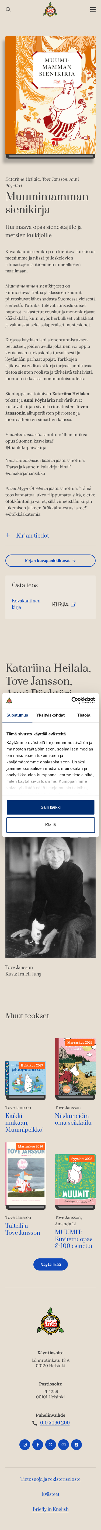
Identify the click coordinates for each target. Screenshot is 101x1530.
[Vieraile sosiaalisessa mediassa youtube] (63, 1444)
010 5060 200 (55, 1423)
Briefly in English (51, 1510)
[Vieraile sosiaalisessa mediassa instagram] (24, 1444)
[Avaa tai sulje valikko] (93, 9)
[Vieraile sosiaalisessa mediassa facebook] (37, 1444)
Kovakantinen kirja (26, 605)
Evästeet (50, 1494)
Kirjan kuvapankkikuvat (47, 560)
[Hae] (8, 9)
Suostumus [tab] (17, 715)
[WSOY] (50, 9)
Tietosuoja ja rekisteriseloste (50, 1479)
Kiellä (50, 825)
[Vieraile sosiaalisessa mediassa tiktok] (76, 1444)
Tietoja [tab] (83, 715)
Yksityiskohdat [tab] (50, 715)
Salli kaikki (51, 807)
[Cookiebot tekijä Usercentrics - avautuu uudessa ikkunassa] (72, 700)
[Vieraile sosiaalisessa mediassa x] (50, 1444)
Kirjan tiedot (32, 535)
